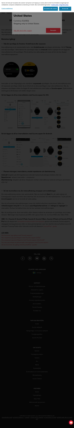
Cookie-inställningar (7, 8)
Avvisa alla (65, 8)
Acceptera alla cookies (50, 8)
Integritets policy (63, 5)
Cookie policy (55, 5)
